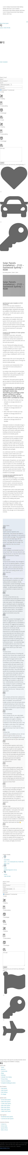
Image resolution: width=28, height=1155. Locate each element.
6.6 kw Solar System (6, 1099)
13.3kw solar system (6, 1103)
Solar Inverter (4, 1090)
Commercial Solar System (7, 1118)
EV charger (3, 1094)
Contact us (3, 1124)
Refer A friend (4, 1130)
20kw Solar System (5, 1105)
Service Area (4, 1126)
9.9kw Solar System (5, 1101)
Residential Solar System (7, 1116)
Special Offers (4, 1128)
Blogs (2, 1073)
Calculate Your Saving (6, 1077)
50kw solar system (5, 1109)
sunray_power (7, 272)
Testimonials (4, 1071)
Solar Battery (4, 1092)
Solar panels (4, 1088)
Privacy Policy (4, 1079)
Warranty (3, 1075)
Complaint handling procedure (8, 1083)
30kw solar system (5, 1107)
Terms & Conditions (6, 1081)
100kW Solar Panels (6, 1111)
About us (3, 1069)
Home (2, 1067)
